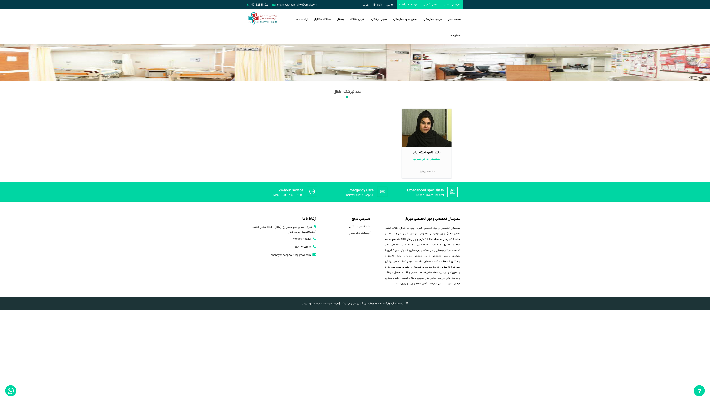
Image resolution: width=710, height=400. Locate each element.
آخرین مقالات (357, 19)
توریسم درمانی (452, 5)
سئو (324, 303)
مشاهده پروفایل (427, 172)
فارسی (389, 5)
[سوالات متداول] (699, 391)
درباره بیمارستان (432, 19)
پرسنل (340, 19)
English (377, 5)
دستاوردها (455, 35)
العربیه (365, 5)
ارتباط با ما (302, 19)
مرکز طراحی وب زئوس (312, 303)
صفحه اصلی (454, 19)
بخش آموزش (430, 5)
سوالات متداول (322, 19)
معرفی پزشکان (379, 19)
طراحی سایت (332, 303)
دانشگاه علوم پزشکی (359, 227)
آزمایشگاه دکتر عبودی (359, 233)
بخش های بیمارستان (405, 19)
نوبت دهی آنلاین (408, 5)
